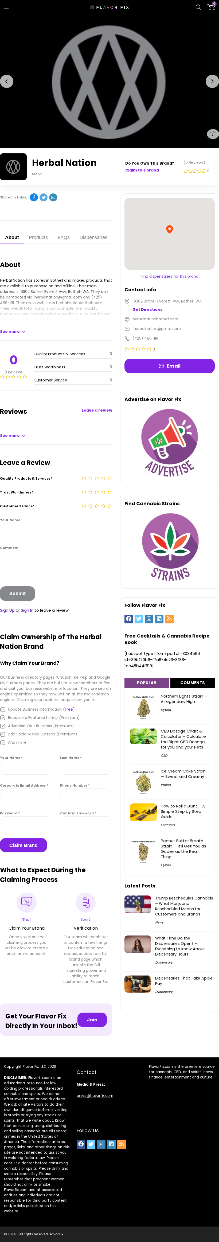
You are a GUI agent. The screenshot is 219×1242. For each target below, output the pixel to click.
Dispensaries (93, 237)
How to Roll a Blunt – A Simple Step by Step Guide (183, 811)
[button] (6, 81)
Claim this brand (142, 170)
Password (10, 813)
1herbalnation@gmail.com (57, 297)
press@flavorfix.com (95, 1095)
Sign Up (7, 610)
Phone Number (75, 785)
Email (174, 366)
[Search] (198, 7)
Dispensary (164, 962)
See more (10, 331)
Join (92, 1019)
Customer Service (17, 506)
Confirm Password (78, 813)
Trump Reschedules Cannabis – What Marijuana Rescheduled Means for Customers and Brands (184, 906)
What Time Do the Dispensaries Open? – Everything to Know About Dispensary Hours (180, 946)
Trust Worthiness (16, 492)
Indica (166, 784)
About (12, 237)
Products (38, 237)
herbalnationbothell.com (79, 302)
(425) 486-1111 (145, 338)
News (159, 922)
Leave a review (97, 410)
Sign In (27, 610)
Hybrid (166, 709)
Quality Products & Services (26, 478)
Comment (9, 548)
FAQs (64, 237)
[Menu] (6, 7)
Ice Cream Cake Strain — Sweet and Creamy (183, 773)
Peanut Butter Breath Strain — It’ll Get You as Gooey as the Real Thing (183, 848)
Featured (168, 825)
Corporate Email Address (24, 785)
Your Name (10, 520)
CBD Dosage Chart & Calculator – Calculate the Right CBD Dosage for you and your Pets (183, 739)
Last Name (71, 757)
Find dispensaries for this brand (169, 276)
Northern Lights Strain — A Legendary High (184, 698)
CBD (164, 755)
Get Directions (147, 309)
